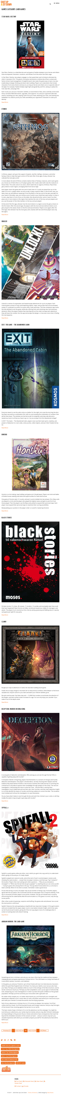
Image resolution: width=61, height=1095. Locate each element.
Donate (26, 1086)
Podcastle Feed (29, 1081)
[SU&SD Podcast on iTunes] (8, 1040)
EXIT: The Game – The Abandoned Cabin (15, 325)
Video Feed (39, 1081)
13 (20, 1030)
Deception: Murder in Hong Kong (13, 709)
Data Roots (50, 1092)
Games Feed (18, 1083)
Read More (5, 102)
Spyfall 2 (5, 808)
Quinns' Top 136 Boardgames (10, 1052)
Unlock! (4, 221)
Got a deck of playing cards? (10, 1059)
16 (29, 1030)
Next (45, 1030)
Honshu (4, 435)
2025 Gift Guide (20, 1063)
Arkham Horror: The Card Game (13, 922)
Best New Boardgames (8, 1063)
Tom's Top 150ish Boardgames (10, 1049)
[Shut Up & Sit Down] (6, 3)
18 (35, 1030)
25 (41, 1030)
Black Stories (7, 518)
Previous (5, 1030)
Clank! (4, 622)
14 (22, 1030)
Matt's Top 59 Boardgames (9, 1056)
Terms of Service (32, 1092)
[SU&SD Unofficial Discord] (15, 1040)
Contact (18, 1086)
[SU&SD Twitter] (2, 1040)
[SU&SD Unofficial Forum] (12, 1040)
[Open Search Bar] (50, 3)
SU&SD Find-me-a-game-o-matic (11, 1045)
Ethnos (4, 109)
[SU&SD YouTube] (5, 1040)
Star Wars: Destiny (9, 17)
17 (32, 1030)
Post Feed (19, 1081)
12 (17, 1030)
